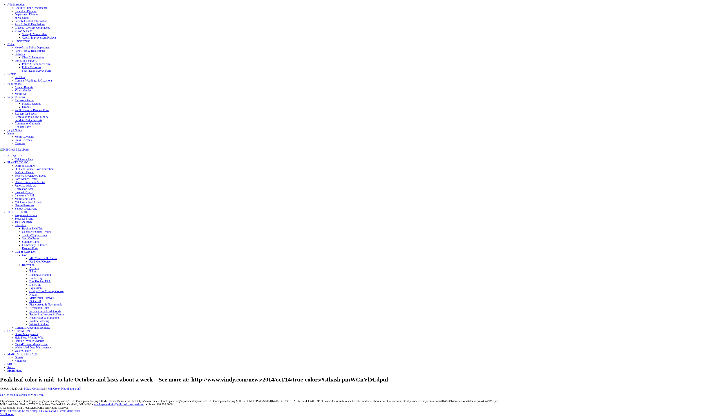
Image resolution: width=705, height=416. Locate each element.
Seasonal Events (24, 218)
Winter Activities (39, 324)
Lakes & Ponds (23, 192)
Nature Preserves (24, 205)
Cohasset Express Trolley (36, 231)
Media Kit (20, 93)
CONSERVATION (18, 330)
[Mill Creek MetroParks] (15, 149)
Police (11, 44)
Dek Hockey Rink (40, 281)
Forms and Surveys (26, 60)
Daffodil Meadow (25, 165)
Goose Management (26, 334)
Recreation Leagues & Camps (46, 314)
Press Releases (23, 140)
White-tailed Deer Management (33, 347)
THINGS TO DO (17, 212)
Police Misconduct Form (36, 64)
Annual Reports (24, 87)
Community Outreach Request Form (27, 125)
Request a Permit (24, 100)
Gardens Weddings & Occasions (33, 80)
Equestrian (35, 288)
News (10, 133)
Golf (24, 254)
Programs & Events (26, 215)
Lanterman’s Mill (25, 195)
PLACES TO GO (17, 162)
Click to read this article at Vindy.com (22, 394)
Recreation (28, 264)
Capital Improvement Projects (39, 37)
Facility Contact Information (31, 21)
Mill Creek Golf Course (28, 202)
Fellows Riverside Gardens (30, 175)
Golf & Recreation (25, 251)
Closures (20, 143)
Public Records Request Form (32, 110)
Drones (26, 106)
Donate (19, 357)
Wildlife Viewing (39, 321)
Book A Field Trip (32, 228)
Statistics (20, 54)
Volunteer (20, 360)
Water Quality (23, 350)
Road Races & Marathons (44, 317)
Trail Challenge (23, 221)
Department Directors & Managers (27, 16)
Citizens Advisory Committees (32, 27)
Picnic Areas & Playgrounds (45, 304)
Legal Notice (14, 130)
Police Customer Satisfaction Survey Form (36, 69)
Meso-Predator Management (31, 344)
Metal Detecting (31, 103)
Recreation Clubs (39, 307)
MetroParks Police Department (32, 47)
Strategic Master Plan (34, 34)
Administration (16, 4)
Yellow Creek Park (26, 208)
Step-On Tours (30, 238)
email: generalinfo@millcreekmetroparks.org (119, 404)
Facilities (20, 77)
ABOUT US (14, 155)
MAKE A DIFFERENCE (22, 354)
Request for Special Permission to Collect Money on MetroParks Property (31, 117)
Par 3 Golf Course (39, 261)
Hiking (33, 294)
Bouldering (35, 278)
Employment (22, 40)
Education (20, 225)
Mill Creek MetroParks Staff (64, 388)
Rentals (11, 73)
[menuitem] (356, 23)
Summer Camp (30, 241)
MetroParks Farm (25, 198)
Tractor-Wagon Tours (34, 235)
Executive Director (26, 11)
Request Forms (16, 97)
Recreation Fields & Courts (45, 311)
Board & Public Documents (31, 7)
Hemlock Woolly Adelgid (29, 340)
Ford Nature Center (26, 178)
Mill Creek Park (24, 159)
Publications (14, 83)
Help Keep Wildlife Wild (29, 337)
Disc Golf (35, 284)
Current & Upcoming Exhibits (32, 327)
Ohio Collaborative (33, 57)
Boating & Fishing (40, 274)
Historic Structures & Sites (30, 182)
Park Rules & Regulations (30, 24)
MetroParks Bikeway (41, 297)
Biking (33, 271)
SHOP (11, 364)
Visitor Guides (23, 90)
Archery (34, 268)
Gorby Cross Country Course (46, 291)
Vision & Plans (23, 30)
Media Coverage (24, 136)
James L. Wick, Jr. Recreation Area (25, 187)
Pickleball (35, 301)
